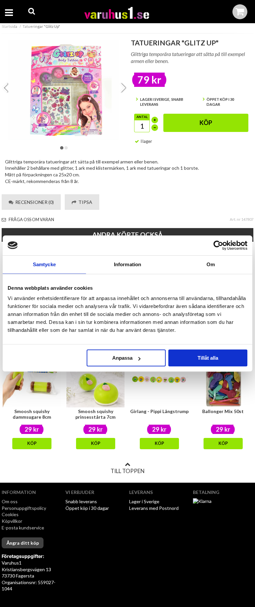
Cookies (10, 514)
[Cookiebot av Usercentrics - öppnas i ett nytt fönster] (218, 245)
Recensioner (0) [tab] (33, 202)
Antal (142, 117)
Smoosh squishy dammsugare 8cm (32, 414)
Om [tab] (211, 264)
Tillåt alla (208, 358)
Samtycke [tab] (44, 264)
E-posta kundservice (23, 527)
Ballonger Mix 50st (223, 411)
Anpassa (122, 358)
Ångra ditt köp (22, 543)
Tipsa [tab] (84, 202)
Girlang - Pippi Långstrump (159, 411)
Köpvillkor (12, 521)
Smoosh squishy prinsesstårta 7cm (95, 414)
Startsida (9, 26)
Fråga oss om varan (31, 219)
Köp (206, 122)
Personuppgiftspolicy (24, 508)
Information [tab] (127, 264)
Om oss (10, 501)
